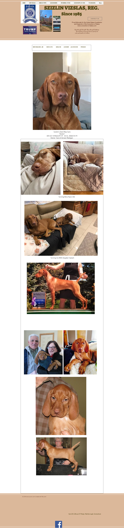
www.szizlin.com (30, 496)
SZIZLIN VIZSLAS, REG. (71, 8)
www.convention (83, 26)
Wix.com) (44, 496)
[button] (50, 30)
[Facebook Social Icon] (58, 524)
